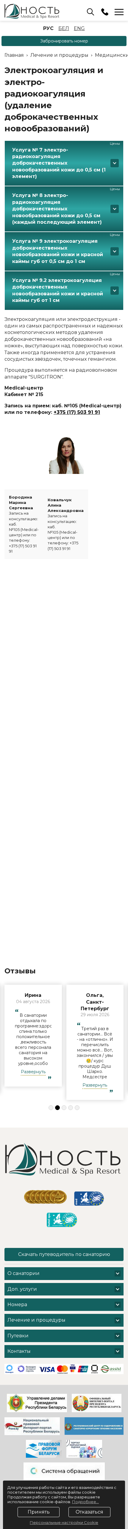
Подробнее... (85, 1501)
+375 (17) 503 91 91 (77, 412)
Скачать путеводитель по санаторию (64, 1254)
